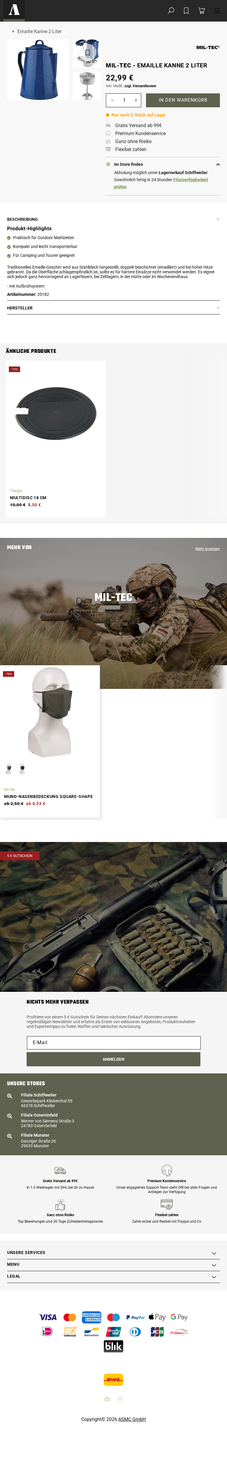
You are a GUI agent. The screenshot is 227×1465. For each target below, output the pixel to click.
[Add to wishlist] (186, 10)
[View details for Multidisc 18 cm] (56, 413)
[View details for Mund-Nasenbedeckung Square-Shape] (50, 712)
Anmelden (113, 1059)
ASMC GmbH (132, 1419)
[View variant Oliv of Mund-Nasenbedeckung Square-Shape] (8, 769)
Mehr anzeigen (207, 548)
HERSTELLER (20, 308)
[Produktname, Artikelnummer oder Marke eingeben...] (170, 10)
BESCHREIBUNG (22, 219)
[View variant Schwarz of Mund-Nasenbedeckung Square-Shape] (22, 769)
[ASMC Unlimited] (14, 10)
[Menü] (216, 10)
